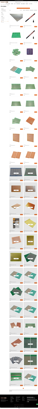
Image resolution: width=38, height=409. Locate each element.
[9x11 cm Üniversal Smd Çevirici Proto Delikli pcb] (16, 35)
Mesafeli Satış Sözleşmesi (18, 399)
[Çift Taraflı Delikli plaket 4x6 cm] (16, 86)
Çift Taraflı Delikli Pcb (4, 10)
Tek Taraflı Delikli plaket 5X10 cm (12, 162)
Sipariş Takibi (23, 400)
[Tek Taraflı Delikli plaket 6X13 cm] (30, 154)
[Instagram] (27, 401)
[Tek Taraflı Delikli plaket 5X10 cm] (16, 154)
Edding (2, 13)
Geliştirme (11, 399)
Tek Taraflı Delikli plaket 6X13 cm (26, 162)
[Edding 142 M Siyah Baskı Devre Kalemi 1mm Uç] (30, 18)
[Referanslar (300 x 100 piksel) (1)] (4, 398)
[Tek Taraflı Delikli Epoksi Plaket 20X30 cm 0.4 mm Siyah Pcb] (16, 18)
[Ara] (26, 2)
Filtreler (2, 16)
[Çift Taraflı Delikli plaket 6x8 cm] (16, 120)
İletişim (16, 400)
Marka (2, 12)
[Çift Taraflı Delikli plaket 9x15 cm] (16, 103)
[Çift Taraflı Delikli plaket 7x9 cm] (30, 103)
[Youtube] (28, 401)
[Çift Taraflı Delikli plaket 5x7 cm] (30, 69)
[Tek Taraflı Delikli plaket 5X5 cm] (30, 120)
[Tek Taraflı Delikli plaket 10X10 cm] (16, 137)
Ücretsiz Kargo (3, 18)
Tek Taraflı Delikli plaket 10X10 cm (12, 145)
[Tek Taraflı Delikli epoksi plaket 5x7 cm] (16, 69)
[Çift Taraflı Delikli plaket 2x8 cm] (16, 52)
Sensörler (11, 400)
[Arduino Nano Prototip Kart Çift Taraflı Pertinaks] (30, 52)
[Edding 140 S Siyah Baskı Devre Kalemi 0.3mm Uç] (30, 35)
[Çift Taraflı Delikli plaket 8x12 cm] (30, 86)
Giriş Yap (23, 399)
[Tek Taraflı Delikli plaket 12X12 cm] (30, 137)
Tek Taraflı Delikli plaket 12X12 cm (26, 145)
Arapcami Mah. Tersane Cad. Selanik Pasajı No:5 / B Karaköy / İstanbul (4, 400)
